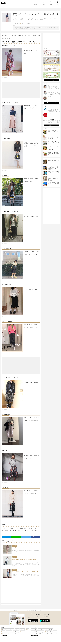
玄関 (27, 629)
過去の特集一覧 (52, 80)
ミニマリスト (11, 629)
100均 (6, 629)
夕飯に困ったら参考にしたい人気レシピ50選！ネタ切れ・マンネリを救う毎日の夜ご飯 (53, 148)
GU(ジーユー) (41, 631)
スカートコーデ (16, 23)
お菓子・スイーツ (5, 633)
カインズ (55, 633)
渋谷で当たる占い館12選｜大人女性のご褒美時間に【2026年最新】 (53, 161)
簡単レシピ (11, 633)
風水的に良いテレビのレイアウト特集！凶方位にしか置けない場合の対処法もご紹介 (53, 142)
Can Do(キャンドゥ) (49, 629)
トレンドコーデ (9, 631)
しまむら (40, 633)
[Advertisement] (21, 90)
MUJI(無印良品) (34, 631)
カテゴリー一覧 (4, 635)
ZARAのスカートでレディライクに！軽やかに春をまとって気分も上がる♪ (31, 610)
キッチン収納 (23, 629)
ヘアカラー (22, 631)
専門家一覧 (51, 125)
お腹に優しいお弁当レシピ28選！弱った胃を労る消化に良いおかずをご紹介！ (53, 153)
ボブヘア (3, 631)
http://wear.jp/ (5, 77)
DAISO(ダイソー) (41, 629)
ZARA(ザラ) (29, 23)
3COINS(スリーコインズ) (48, 633)
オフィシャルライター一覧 (52, 102)
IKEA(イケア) (34, 633)
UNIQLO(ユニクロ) (49, 631)
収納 (2, 629)
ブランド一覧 (35, 635)
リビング (17, 629)
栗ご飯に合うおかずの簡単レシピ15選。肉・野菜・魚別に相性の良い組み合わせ (53, 131)
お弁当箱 (16, 633)
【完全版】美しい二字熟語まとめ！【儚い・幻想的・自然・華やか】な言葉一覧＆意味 (53, 137)
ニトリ (55, 631)
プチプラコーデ (23, 23)
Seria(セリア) (34, 629)
